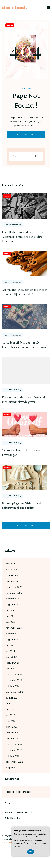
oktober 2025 (13, 599)
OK (30, 851)
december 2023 (14, 674)
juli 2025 (10, 610)
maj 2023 (10, 715)
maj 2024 (10, 651)
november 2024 (14, 628)
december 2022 (14, 744)
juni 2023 (10, 709)
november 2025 (14, 593)
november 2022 (14, 750)
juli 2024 (10, 645)
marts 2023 (11, 727)
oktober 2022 (13, 756)
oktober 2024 (13, 634)
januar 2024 (12, 668)
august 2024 (12, 639)
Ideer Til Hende (14, 7)
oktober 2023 (13, 686)
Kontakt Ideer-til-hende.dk (18, 812)
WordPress (8, 843)
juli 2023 (10, 703)
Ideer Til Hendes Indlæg (13, 225)
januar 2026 (12, 581)
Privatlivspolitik (12, 818)
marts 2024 (11, 657)
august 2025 (12, 604)
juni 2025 (10, 616)
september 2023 (14, 692)
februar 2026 (12, 575)
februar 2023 (12, 733)
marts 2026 (11, 569)
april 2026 (11, 564)
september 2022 (14, 762)
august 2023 (12, 698)
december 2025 (14, 587)
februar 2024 (12, 663)
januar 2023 (12, 738)
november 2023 (14, 680)
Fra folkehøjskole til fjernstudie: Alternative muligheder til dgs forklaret (22, 236)
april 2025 (11, 622)
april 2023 (11, 721)
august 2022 (12, 768)
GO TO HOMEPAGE (26, 134)
